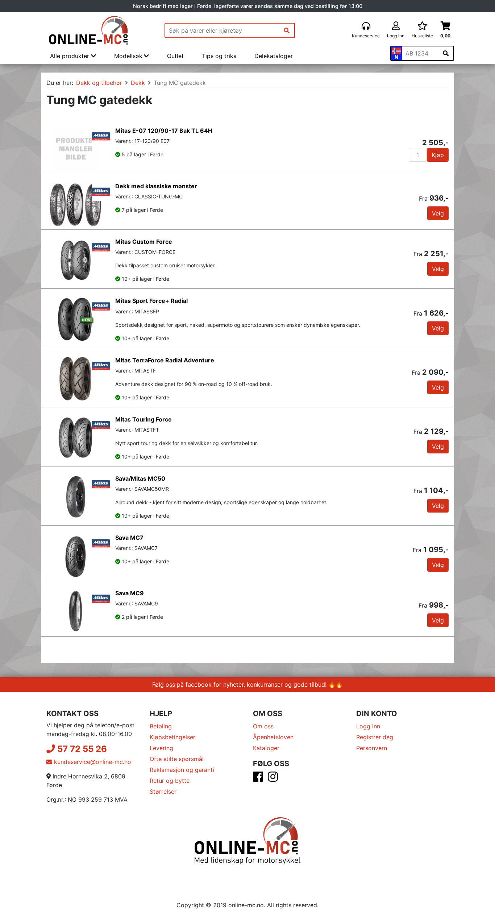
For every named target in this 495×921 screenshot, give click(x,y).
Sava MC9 (129, 593)
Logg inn (368, 726)
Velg (438, 213)
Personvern (371, 748)
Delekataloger (273, 55)
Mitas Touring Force (143, 419)
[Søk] (286, 30)
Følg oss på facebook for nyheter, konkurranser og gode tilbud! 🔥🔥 (247, 684)
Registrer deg (374, 737)
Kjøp (438, 155)
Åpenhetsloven (273, 737)
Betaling (161, 726)
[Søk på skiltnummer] (445, 53)
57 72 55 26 (81, 749)
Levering (161, 748)
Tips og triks (219, 55)
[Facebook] (258, 778)
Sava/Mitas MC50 (140, 478)
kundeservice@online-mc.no (91, 761)
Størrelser (163, 791)
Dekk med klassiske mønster (156, 186)
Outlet (175, 55)
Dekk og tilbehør (99, 82)
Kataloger (266, 748)
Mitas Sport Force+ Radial (151, 300)
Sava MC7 (129, 537)
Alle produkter (70, 55)
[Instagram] (273, 778)
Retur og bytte (170, 780)
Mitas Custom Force (143, 241)
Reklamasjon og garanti (182, 769)
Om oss (263, 726)
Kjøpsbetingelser (172, 737)
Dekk (138, 82)
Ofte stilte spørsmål (177, 758)
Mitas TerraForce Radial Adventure (164, 360)
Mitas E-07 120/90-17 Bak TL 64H (163, 130)
